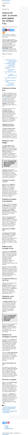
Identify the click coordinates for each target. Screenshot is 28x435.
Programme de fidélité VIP (11, 70)
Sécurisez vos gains (10, 85)
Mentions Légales (9, 428)
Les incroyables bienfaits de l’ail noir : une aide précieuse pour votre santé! (9, 408)
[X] (6, 30)
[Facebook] (3, 30)
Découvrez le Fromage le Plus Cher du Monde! (9, 411)
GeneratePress (5, 434)
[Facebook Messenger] (11, 30)
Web (4, 405)
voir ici (7, 118)
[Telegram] (13, 30)
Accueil (4, 34)
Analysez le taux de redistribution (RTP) (12, 61)
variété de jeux (7, 98)
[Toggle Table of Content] (3, 57)
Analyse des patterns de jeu (11, 83)
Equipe (6, 425)
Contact (7, 427)
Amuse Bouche (5, 3)
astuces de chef (5, 49)
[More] (3, 32)
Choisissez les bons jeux (11, 59)
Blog (8, 34)
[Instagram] (8, 30)
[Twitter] (6, 423)
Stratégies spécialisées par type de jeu (12, 75)
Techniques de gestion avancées (11, 65)
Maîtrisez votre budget (10, 63)
